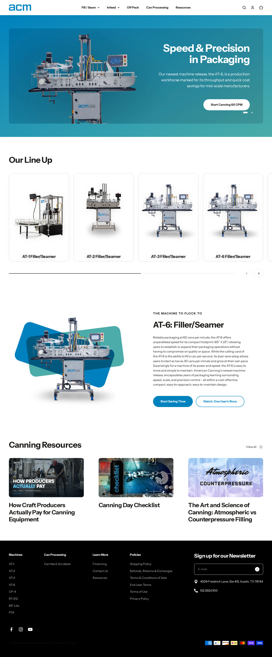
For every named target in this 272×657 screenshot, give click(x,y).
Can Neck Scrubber (57, 550)
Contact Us (100, 557)
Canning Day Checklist (129, 491)
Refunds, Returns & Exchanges (151, 557)
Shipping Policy (140, 550)
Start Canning (232, 89)
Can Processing (157, 7)
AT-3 (12, 564)
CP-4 (12, 578)
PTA (11, 598)
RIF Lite (14, 591)
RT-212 (13, 585)
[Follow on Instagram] (20, 615)
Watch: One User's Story (220, 387)
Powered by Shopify (65, 629)
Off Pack (133, 7)
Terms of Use (138, 578)
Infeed (111, 7)
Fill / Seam (89, 7)
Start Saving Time (172, 387)
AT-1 (11, 550)
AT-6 (12, 571)
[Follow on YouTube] (30, 615)
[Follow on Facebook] (11, 615)
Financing (100, 550)
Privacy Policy (139, 585)
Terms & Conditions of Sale (148, 564)
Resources (183, 7)
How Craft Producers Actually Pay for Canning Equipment (42, 498)
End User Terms (140, 571)
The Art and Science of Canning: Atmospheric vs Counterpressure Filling (222, 498)
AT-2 (12, 557)
